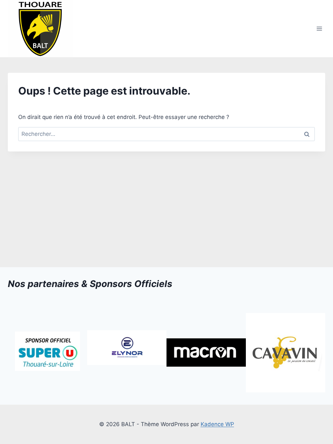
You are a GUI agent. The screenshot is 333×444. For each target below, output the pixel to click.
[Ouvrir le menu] (319, 29)
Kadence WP (217, 424)
